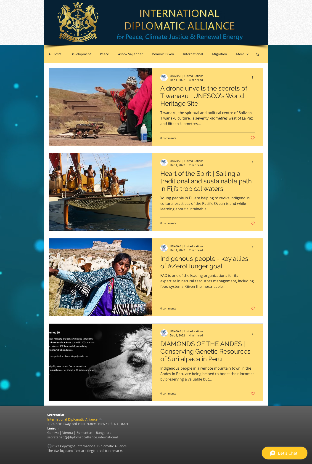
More (240, 54)
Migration (219, 54)
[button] (257, 54)
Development (81, 54)
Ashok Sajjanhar (130, 54)
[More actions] (254, 77)
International (193, 54)
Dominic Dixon (163, 54)
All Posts (55, 54)
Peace (104, 54)
